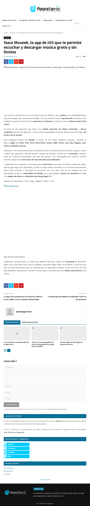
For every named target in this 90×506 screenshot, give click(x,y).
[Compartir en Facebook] (6, 61)
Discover (47, 480)
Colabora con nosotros (30, 20)
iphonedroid (8, 471)
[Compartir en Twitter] (11, 61)
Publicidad (48, 20)
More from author (30, 322)
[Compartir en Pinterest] (21, 61)
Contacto (6, 26)
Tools (41, 480)
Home (6, 33)
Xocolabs (7, 474)
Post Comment (11, 404)
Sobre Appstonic (9, 20)
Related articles (12, 322)
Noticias (12, 33)
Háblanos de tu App (64, 20)
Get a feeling (8, 468)
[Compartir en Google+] (16, 61)
